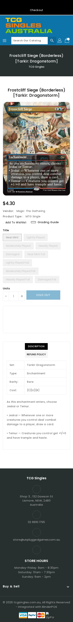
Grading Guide (48, 222)
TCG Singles (36, 67)
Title (6, 230)
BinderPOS (49, 607)
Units (6, 288)
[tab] (36, 346)
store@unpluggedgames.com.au (36, 540)
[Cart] (67, 40)
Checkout (36, 10)
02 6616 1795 (36, 522)
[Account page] (60, 40)
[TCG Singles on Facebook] (36, 4)
